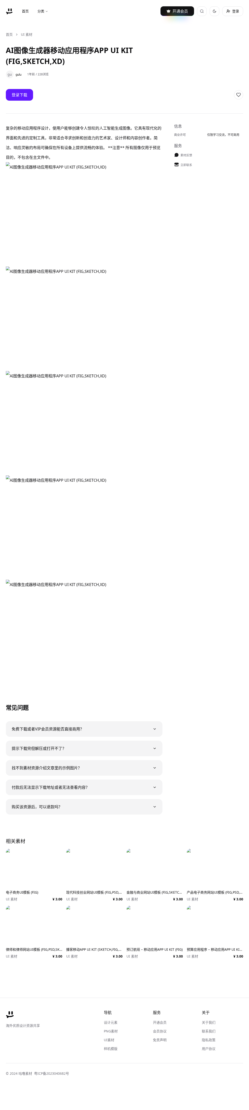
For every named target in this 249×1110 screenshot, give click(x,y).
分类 (40, 11)
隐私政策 (208, 1040)
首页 (25, 11)
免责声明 (160, 1040)
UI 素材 (26, 34)
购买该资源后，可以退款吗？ (37, 806)
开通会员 (160, 1022)
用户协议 (208, 1048)
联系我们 (208, 1031)
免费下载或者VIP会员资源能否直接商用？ (48, 729)
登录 (235, 11)
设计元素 (110, 1022)
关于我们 (208, 1022)
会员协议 (160, 1031)
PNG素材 (111, 1031)
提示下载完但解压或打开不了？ (39, 748)
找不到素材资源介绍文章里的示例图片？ (47, 768)
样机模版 (110, 1048)
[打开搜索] (202, 11)
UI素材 (109, 1040)
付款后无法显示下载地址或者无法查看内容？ (50, 787)
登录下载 (19, 95)
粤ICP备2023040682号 (51, 1073)
